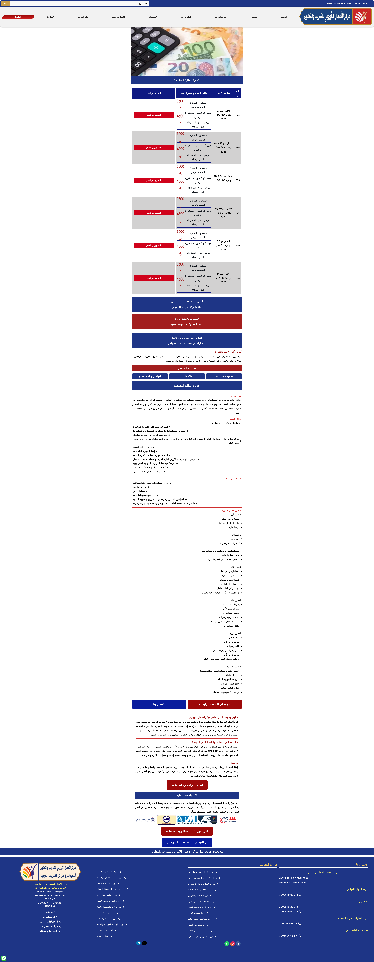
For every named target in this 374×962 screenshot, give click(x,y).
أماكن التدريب (83, 17)
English (18, 17)
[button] (187, 368)
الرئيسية (284, 17)
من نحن (254, 17)
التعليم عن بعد (186, 17)
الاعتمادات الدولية (118, 17)
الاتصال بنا (50, 17)
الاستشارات (153, 17)
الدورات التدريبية (221, 17)
